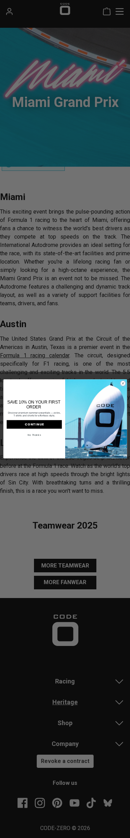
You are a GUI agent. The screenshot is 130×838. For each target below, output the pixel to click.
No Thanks (34, 435)
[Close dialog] (122, 383)
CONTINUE (34, 424)
